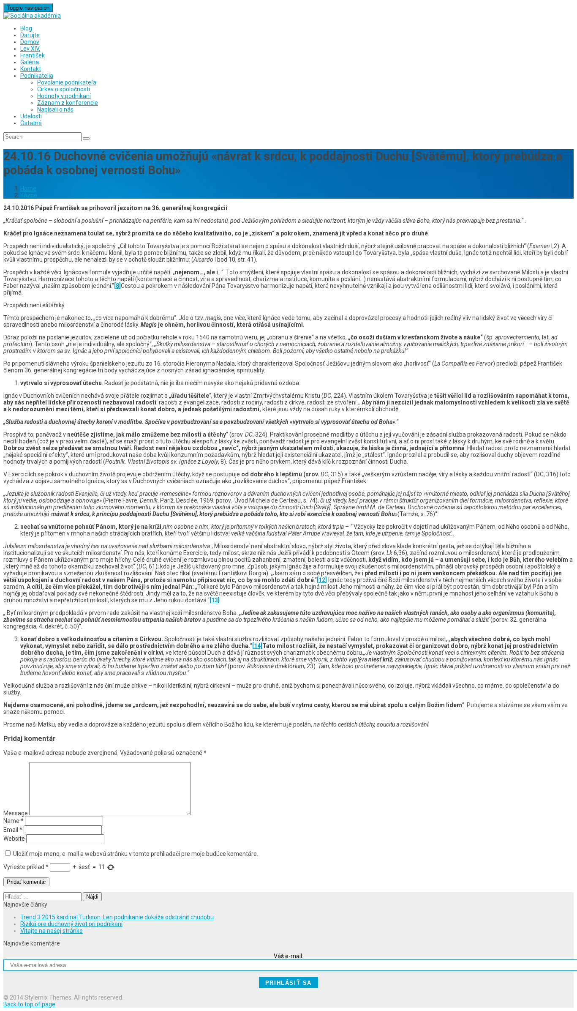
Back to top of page (29, 1004)
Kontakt (30, 69)
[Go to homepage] (32, 15)
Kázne (28, 195)
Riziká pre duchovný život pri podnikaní (71, 924)
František (32, 55)
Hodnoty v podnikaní (64, 96)
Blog (26, 28)
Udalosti (31, 116)
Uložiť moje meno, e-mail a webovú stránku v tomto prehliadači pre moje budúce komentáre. (135, 853)
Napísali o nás (55, 109)
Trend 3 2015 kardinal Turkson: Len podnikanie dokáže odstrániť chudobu (117, 917)
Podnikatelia (36, 75)
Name (13, 820)
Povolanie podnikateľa (66, 82)
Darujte (30, 35)
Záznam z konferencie (67, 102)
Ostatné (31, 123)
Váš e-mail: (288, 956)
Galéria (29, 62)
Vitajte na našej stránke (51, 930)
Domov (29, 41)
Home (28, 188)
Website (14, 838)
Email (12, 829)
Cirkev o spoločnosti (63, 89)
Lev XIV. (30, 48)
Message (15, 813)
